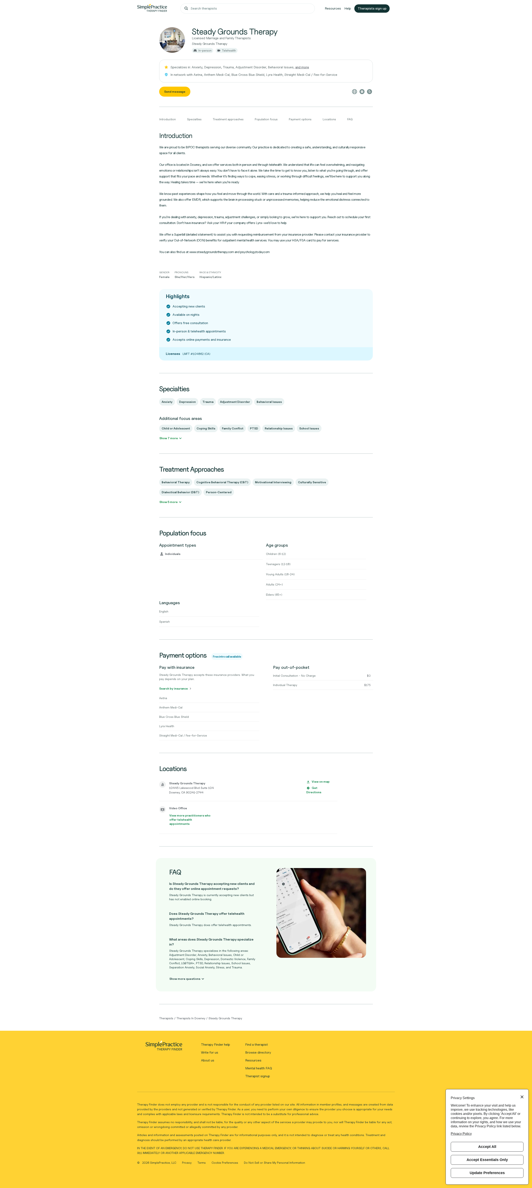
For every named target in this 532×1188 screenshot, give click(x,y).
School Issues (309, 428)
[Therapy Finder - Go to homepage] (163, 1047)
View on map (321, 781)
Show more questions (184, 978)
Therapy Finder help (215, 1045)
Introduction (167, 119)
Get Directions (313, 790)
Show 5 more (168, 502)
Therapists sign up (372, 8)
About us (207, 1060)
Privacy (187, 1162)
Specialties (194, 119)
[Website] (354, 91)
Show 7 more (168, 438)
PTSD (254, 428)
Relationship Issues (279, 428)
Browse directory (258, 1052)
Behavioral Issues (269, 401)
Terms (202, 1162)
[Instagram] (362, 91)
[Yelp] (369, 91)
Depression (187, 401)
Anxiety (167, 401)
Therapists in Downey (190, 1018)
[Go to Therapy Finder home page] (152, 8)
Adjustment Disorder (235, 401)
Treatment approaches (228, 119)
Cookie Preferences (225, 1162)
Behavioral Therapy (176, 482)
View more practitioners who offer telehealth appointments (190, 819)
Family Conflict (232, 428)
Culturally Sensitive (312, 482)
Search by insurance (173, 688)
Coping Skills (206, 428)
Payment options (300, 119)
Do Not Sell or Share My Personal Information (274, 1162)
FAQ (350, 119)
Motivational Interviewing (273, 482)
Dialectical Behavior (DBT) (180, 492)
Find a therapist (256, 1045)
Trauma (207, 401)
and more (302, 67)
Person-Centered (219, 492)
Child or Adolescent (176, 428)
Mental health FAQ (258, 1068)
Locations (329, 119)
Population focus (266, 119)
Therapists (166, 1018)
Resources (333, 8)
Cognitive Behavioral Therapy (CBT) (222, 482)
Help (347, 8)
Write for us (209, 1052)
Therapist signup (257, 1076)
